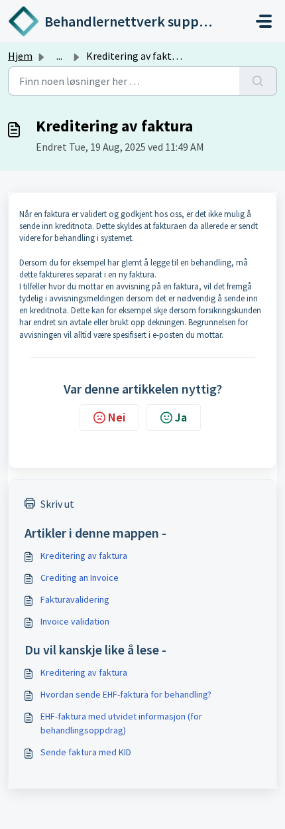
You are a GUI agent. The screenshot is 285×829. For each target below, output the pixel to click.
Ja (181, 417)
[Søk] (258, 81)
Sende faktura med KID (85, 752)
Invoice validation (74, 621)
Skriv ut (57, 503)
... (59, 55)
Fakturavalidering (74, 599)
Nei (116, 417)
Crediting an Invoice (79, 577)
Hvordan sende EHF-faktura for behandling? (125, 694)
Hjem (20, 55)
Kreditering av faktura (83, 556)
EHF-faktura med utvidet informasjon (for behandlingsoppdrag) (121, 723)
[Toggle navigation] (264, 21)
